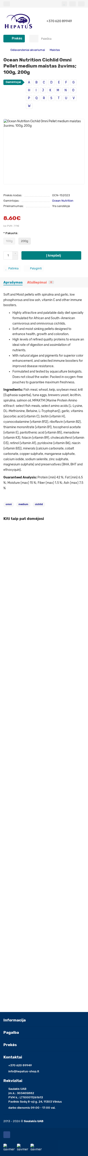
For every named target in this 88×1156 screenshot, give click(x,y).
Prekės (10, 1045)
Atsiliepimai (39, 282)
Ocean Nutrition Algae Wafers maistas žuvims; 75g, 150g (44, 869)
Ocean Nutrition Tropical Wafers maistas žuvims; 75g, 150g (42, 774)
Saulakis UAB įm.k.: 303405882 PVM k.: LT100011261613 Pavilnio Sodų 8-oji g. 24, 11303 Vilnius (35, 1095)
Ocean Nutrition (62, 200)
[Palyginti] (81, 539)
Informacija (14, 1020)
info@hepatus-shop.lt (23, 1071)
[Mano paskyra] (81, 3)
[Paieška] (79, 38)
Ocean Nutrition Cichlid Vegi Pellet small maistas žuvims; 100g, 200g (38, 677)
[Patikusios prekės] (64, 3)
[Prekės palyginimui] (72, 3)
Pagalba (11, 1032)
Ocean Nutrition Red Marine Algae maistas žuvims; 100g (44, 962)
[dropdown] (6, 3)
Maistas (55, 50)
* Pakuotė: (10, 233)
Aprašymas (13, 282)
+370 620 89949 (59, 21)
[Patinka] (81, 530)
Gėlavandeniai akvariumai (27, 50)
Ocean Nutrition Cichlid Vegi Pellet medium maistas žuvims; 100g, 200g (40, 579)
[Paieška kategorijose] (33, 38)
